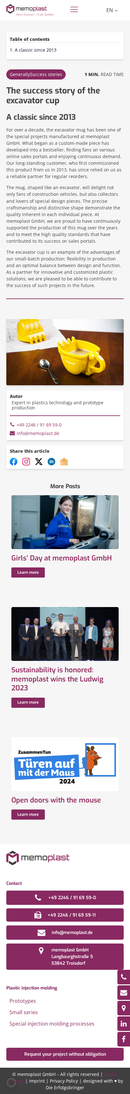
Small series (23, 1012)
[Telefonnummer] (123, 977)
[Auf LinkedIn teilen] (51, 463)
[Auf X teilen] (39, 463)
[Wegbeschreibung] (123, 1008)
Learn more (28, 572)
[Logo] (30, 10)
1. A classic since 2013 (33, 50)
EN (109, 10)
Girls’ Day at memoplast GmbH (61, 558)
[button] (11, 1082)
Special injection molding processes (51, 1023)
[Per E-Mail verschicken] (64, 463)
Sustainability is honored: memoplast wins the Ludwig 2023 (57, 679)
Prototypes (22, 1000)
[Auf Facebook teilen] (13, 463)
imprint (37, 1081)
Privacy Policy (64, 1081)
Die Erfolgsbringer (65, 1087)
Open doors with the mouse (56, 800)
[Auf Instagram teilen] (26, 463)
